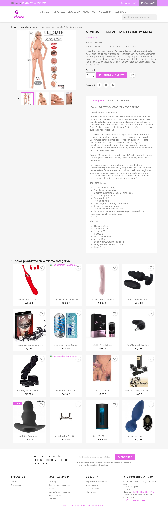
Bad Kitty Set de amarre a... (29, 390)
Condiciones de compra (59, 485)
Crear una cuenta (94, 488)
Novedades (16, 485)
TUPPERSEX (58, 11)
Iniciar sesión (92, 485)
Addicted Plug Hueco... (29, 436)
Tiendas (52, 498)
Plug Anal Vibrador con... (139, 299)
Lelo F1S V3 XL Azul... (102, 436)
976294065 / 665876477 (34, 3)
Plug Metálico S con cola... (139, 345)
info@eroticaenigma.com (134, 500)
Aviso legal (53, 481)
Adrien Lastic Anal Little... (139, 436)
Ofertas (44, 11)
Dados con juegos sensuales (138, 390)
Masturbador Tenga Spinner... (65, 345)
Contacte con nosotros (59, 492)
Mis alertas (91, 492)
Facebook (120, 11)
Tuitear (106, 85)
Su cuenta (92, 476)
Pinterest (112, 85)
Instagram (104, 11)
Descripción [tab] (98, 100)
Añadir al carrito (111, 75)
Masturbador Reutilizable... (66, 390)
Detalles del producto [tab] (119, 100)
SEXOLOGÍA (74, 11)
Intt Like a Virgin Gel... (102, 345)
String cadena (102, 390)
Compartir (99, 85)
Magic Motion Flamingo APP (66, 299)
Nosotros (89, 11)
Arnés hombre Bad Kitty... (65, 436)
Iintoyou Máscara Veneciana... (29, 345)
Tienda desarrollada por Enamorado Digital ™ (84, 505)
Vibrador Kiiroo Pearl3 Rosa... (102, 299)
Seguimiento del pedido (96, 481)
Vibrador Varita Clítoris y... (29, 299)
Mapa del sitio (55, 495)
